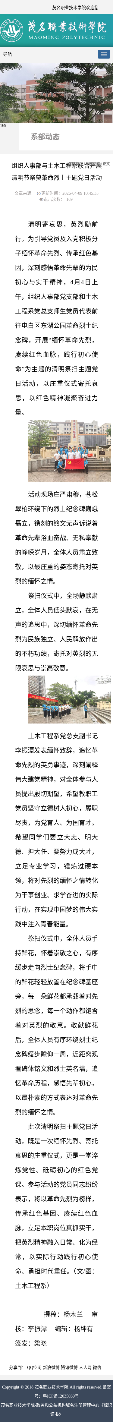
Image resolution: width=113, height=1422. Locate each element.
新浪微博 (51, 1367)
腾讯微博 (69, 1367)
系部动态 (93, 164)
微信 (97, 1367)
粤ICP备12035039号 (61, 1396)
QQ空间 (34, 1367)
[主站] (54, 41)
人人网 (85, 1367)
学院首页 (75, 164)
